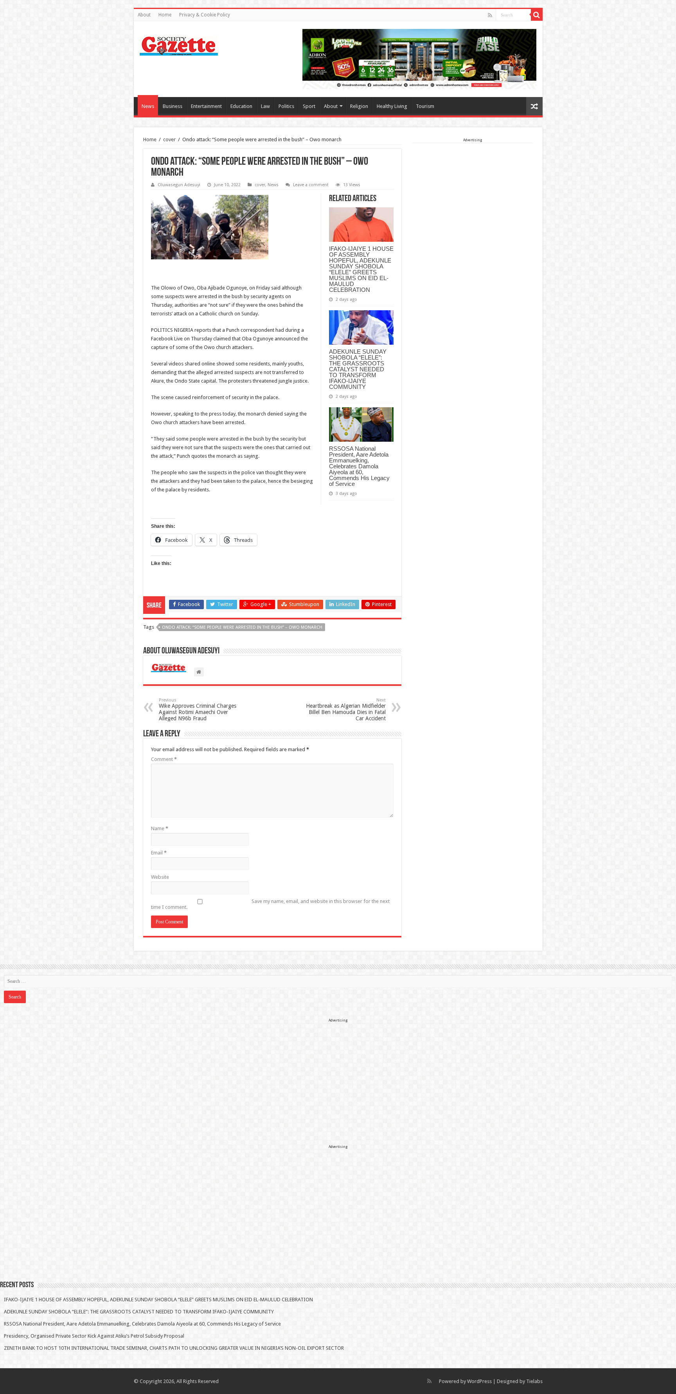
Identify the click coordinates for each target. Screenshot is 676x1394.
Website (160, 877)
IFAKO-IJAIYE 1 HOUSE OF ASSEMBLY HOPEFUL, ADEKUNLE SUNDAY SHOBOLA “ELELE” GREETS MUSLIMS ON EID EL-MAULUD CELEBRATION (361, 269)
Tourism (425, 106)
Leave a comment (311, 184)
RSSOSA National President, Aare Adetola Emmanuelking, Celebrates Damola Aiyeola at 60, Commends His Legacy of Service (359, 466)
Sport (309, 106)
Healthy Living (392, 106)
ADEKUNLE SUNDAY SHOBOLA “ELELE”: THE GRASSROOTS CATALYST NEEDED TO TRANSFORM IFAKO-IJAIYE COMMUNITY (358, 369)
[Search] (537, 15)
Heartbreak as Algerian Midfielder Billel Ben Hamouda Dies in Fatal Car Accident (346, 709)
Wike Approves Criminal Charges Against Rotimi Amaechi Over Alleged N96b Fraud (197, 709)
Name (159, 828)
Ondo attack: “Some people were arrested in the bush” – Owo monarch (242, 627)
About (144, 15)
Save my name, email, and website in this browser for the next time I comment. (270, 904)
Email (159, 853)
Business (172, 106)
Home (164, 15)
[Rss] (490, 15)
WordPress (479, 1381)
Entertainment (206, 106)
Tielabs (534, 1381)
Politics (286, 106)
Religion (359, 106)
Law (265, 106)
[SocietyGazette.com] (179, 44)
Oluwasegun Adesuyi (179, 184)
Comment (164, 759)
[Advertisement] (472, 192)
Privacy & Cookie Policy (204, 15)
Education (241, 106)
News (148, 106)
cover (169, 139)
